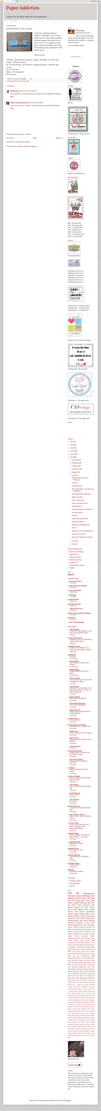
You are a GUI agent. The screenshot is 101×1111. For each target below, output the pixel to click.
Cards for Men (77, 986)
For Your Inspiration (88, 925)
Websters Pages (80, 1035)
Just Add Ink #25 (77, 512)
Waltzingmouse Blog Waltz (87, 978)
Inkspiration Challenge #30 (80, 525)
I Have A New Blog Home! (78, 705)
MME (93, 940)
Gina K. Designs (75, 776)
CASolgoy (92, 984)
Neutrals (82, 1011)
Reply (12, 96)
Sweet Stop (87, 973)
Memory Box (91, 927)
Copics (70, 903)
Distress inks (91, 962)
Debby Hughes (74, 669)
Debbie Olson (74, 731)
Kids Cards (75, 969)
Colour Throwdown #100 (80, 518)
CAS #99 (74, 483)
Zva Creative (91, 1035)
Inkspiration (82, 967)
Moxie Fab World (73, 929)
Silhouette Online (75, 557)
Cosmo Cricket (85, 940)
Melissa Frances (86, 1009)
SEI (85, 953)
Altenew (72, 870)
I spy (72, 1002)
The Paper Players (76, 581)
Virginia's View (91, 1033)
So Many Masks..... (75, 865)
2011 (72, 454)
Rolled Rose (78, 1017)
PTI (28, 81)
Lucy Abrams (74, 718)
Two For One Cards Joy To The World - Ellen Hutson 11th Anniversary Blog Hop (79, 826)
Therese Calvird (75, 678)
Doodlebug (70, 995)
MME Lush (71, 951)
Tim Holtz (72, 1031)
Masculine (76, 916)
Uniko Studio (80, 942)
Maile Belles (14, 91)
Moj (73, 1011)
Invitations (87, 1002)
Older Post (59, 138)
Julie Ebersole (74, 799)
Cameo (70, 945)
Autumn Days (79, 980)
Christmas (72, 896)
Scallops (93, 1022)
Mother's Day (90, 931)
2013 (72, 448)
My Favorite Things (76, 759)
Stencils (81, 973)
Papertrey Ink (74, 554)
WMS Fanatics (71, 1035)
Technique (80, 1026)
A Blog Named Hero (76, 608)
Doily (93, 993)
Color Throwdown (75, 590)
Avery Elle (78, 938)
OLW (93, 905)
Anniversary (87, 960)
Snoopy (81, 1024)
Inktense (83, 1002)
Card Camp (75, 945)
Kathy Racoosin (75, 710)
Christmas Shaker (75, 720)
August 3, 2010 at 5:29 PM (27, 91)
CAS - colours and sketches (81, 984)
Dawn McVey (71, 993)
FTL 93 (90, 995)
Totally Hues (79, 1031)
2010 (72, 457)
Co (81, 989)
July (73, 475)
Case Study (90, 900)
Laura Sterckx (74, 686)
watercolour (84, 936)
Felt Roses (82, 998)
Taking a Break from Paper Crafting (80, 733)
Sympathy (92, 934)
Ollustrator (53, 1100)
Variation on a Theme (79, 534)
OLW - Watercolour (78, 500)
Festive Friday (73, 927)
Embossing (83, 903)
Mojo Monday (74, 599)
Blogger (68, 1100)
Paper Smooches (90, 1013)
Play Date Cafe (84, 898)
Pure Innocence (87, 1015)
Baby (87, 914)
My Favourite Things (76, 552)
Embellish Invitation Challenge (82, 509)
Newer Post (10, 138)
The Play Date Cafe (84, 1028)
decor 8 (72, 886)
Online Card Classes (81, 920)
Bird (72, 962)
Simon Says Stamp (75, 560)
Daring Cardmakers (80, 962)
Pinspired (70, 934)
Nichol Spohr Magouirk (77, 703)
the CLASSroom (75, 793)
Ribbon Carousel (78, 953)
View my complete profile (76, 45)
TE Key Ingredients (73, 1026)
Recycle (73, 1017)
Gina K (78, 949)
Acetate (70, 980)
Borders (93, 982)
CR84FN (76, 903)
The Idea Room (74, 883)
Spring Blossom (75, 855)
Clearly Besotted (75, 746)
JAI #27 (70, 1004)
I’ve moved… (73, 801)
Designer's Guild (75, 881)
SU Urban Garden (83, 1022)
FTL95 (71, 998)
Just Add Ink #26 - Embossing (81, 494)
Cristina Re (82, 927)
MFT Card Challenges (77, 622)
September (75, 469)
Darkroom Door (85, 947)
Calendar (70, 986)
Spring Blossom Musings (78, 725)
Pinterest (70, 953)
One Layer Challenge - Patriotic (82, 537)
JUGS (88, 967)
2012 (72, 451)
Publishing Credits (13, 21)
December (75, 460)
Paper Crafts (81, 951)
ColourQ (79, 896)
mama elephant (75, 697)
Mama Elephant (83, 969)
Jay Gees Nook (86, 1004)
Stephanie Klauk (75, 842)
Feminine (87, 998)
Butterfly (77, 925)
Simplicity (73, 654)
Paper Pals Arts (83, 929)
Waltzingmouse (89, 893)
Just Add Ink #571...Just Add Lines (80, 726)
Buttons (70, 984)
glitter (69, 1037)
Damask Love (91, 991)
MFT (89, 903)
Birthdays (87, 896)
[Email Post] (30, 79)
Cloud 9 (78, 947)
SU (77, 893)
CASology (73, 595)
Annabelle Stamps (77, 960)
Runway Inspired (74, 907)
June (74, 541)
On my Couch (22, 81)
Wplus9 (72, 568)
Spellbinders (91, 911)
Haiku (69, 1002)
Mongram (77, 1011)
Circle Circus (91, 986)
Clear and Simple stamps (74, 989)
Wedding (70, 958)
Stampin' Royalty (75, 604)
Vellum (77, 978)
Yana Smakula (74, 629)
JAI (75, 898)
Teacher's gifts (90, 953)
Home (6, 21)
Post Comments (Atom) (22, 142)
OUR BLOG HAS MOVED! (78, 698)
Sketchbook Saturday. (73, 1024)
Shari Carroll (74, 738)
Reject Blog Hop (90, 971)
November (75, 463)
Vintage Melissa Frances (79, 1033)
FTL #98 (74, 515)
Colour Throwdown (83, 905)
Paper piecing (71, 1015)
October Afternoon (73, 971)
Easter (73, 949)
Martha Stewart (72, 1009)
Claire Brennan (75, 806)
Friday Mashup (73, 1000)
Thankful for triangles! (76, 871)
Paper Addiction (22, 8)
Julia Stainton (74, 785)
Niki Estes (92, 969)
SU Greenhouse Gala (81, 1020)
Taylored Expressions (88, 916)
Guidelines (75, 967)
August (74, 472)
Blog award (76, 982)
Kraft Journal (76, 1006)
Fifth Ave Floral (73, 964)
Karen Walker (74, 661)
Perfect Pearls (78, 1015)
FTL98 (75, 998)
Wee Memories (77, 958)
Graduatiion (92, 1000)
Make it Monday (85, 918)
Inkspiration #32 (77, 497)
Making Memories (90, 1006)
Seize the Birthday (73, 973)
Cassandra (80, 30)
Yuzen (86, 1035)
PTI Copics (81, 1013)
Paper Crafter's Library (77, 814)
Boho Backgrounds (85, 982)
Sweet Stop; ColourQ (89, 1024)
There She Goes (73, 956)
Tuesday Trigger (73, 914)
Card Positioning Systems (87, 945)
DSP (86, 991)
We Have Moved (74, 794)
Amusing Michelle (76, 751)
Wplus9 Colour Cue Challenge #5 (82, 531)
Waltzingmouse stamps (77, 565)
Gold (69, 967)
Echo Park (76, 995)
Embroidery (82, 995)
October (75, 466)
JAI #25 (93, 1002)
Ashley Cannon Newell (17, 103)
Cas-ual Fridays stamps (88, 938)
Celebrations (84, 986)
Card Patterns (79, 911)
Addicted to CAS (90, 942)
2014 (72, 445)
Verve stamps (72, 909)
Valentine (82, 914)
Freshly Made (83, 964)
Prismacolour (72, 942)
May (74, 544)
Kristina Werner (75, 646)
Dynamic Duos (83, 909)
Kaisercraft (91, 949)
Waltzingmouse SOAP (88, 956)
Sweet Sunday (84, 934)
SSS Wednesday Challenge (78, 586)
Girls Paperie (84, 1000)
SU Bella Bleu (71, 1020)
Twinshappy (86, 1031)
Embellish (14, 81)
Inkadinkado (77, 1002)
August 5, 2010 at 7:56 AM (34, 103)
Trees (73, 978)
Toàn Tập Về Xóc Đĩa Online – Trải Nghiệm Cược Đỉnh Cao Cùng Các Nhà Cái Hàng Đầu (80, 690)
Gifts (79, 1000)
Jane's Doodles (77, 1004)
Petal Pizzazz (90, 951)
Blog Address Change (76, 843)
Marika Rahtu (74, 833)
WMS (69, 918)
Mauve (79, 1009)
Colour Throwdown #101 (80, 503)
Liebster (83, 1006)
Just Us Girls (84, 949)
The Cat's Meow (78, 975)
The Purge (73, 656)
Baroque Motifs (87, 980)
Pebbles (82, 971)
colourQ (72, 617)
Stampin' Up (74, 562)
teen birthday (86, 958)
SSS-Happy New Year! (76, 850)
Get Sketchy (91, 964)
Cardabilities (71, 947)
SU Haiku (90, 1020)
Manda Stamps (74, 863)
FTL (87, 995)
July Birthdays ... (77, 506)
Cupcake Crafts (73, 991)
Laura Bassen (74, 848)
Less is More (76, 918)
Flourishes (79, 922)
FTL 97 (74, 528)
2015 (72, 442)
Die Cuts (88, 993)
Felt (78, 998)
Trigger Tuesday (73, 936)
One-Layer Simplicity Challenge (80, 613)
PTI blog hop (78, 900)
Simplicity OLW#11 (78, 521)
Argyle (73, 980)
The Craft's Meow (87, 1026)
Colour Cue (86, 989)
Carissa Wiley (74, 823)
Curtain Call (81, 991)
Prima (87, 922)
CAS (93, 896)
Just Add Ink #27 (77, 486)
